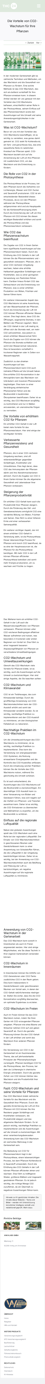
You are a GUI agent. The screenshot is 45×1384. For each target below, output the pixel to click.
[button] (5, 1226)
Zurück (30, 43)
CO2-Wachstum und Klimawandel (17, 686)
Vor (37, 43)
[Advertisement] (22, 593)
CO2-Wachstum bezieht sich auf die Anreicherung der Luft (20, 154)
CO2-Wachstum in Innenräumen (16, 965)
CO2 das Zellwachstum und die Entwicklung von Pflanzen (22, 284)
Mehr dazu (27, 1208)
